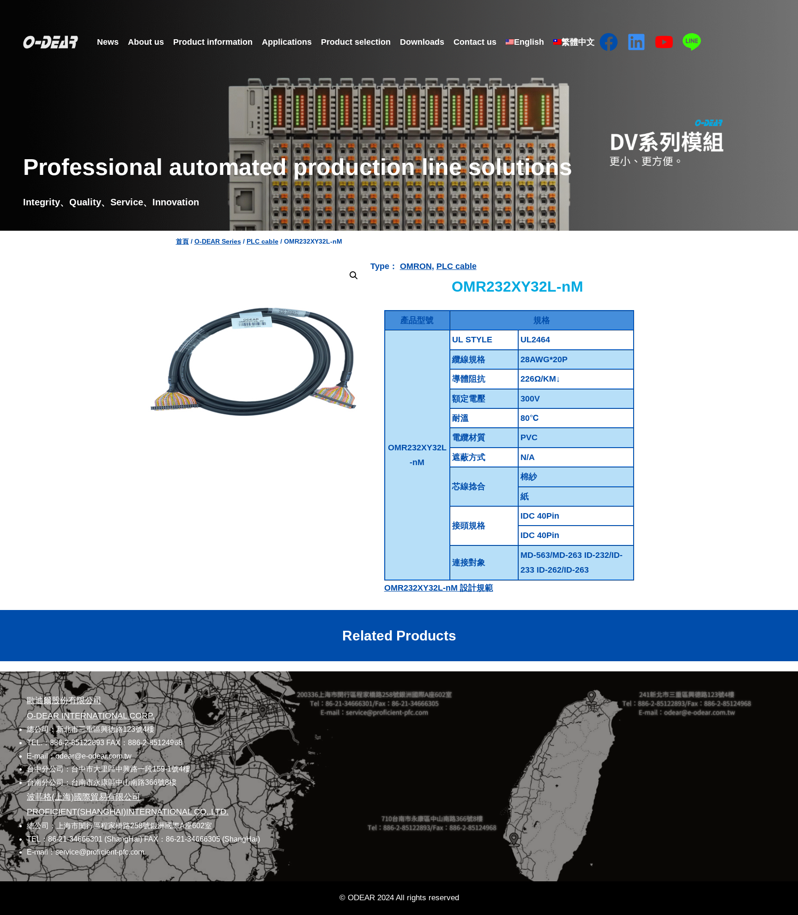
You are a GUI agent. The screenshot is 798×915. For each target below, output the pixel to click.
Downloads (422, 42)
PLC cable (262, 241)
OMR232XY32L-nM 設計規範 (438, 587)
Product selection (356, 42)
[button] (353, 275)
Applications (287, 42)
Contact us (474, 42)
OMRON (416, 266)
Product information (213, 42)
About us (146, 42)
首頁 (182, 241)
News (108, 42)
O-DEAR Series (217, 241)
